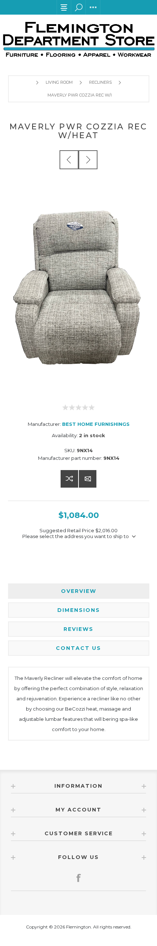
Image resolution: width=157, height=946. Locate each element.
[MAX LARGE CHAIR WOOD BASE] (87, 159)
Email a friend (87, 479)
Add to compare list (69, 479)
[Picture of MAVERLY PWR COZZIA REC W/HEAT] (78, 288)
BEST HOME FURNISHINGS (96, 424)
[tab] (78, 591)
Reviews (78, 629)
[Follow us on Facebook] (78, 877)
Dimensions (78, 610)
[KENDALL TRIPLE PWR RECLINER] (69, 159)
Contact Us (78, 648)
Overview (78, 591)
